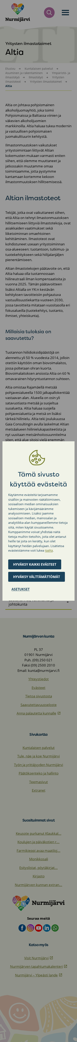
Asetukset (20, 589)
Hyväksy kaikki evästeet (34, 564)
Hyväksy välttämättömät (36, 577)
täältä (49, 550)
